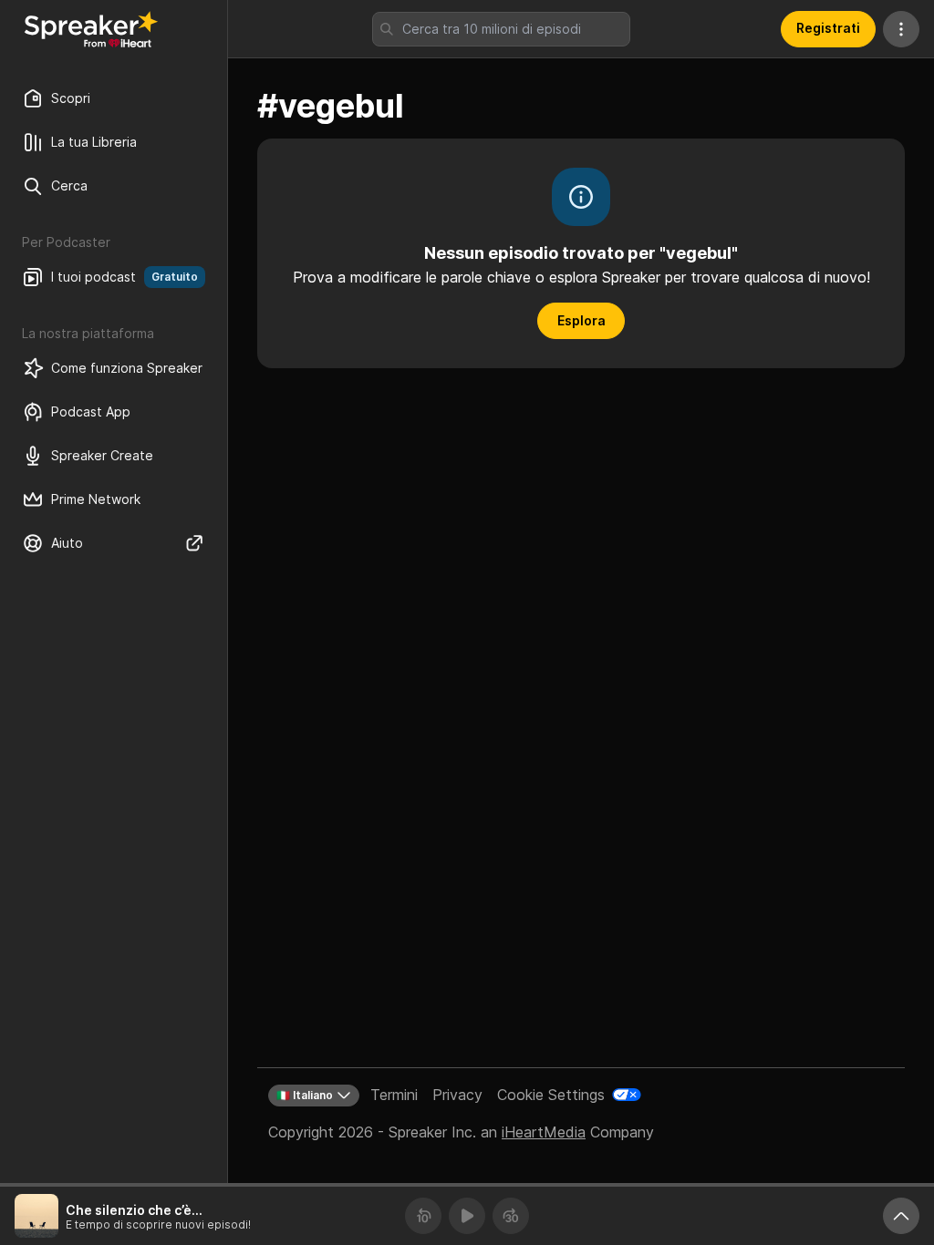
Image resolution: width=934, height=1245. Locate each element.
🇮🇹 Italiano (304, 1095)
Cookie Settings (551, 1095)
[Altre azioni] (901, 29)
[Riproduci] (467, 1216)
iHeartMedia (544, 1132)
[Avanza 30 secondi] (511, 1216)
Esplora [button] (581, 320)
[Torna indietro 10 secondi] (423, 1216)
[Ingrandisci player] (901, 1216)
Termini (394, 1095)
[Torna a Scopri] (91, 29)
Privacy (457, 1095)
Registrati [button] (828, 28)
